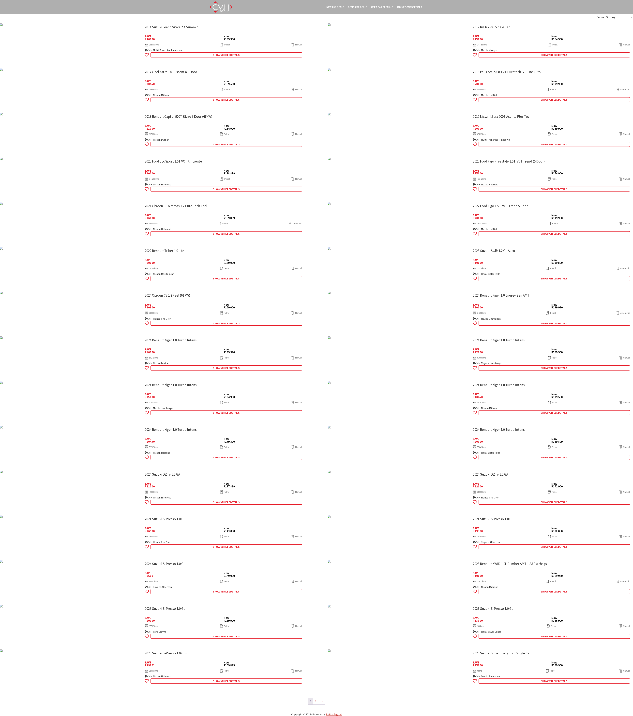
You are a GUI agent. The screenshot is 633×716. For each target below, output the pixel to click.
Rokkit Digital (334, 714)
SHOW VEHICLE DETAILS (226, 54)
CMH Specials (220, 7)
